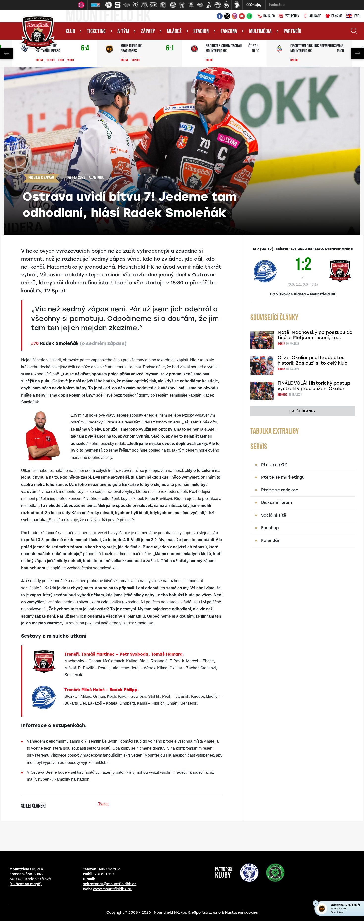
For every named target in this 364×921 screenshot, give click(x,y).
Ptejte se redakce (279, 490)
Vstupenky (292, 16)
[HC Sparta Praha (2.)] (117, 5)
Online (39, 60)
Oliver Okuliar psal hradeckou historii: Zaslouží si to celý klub (312, 360)
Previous (6, 53)
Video (70, 60)
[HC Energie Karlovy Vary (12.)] (208, 5)
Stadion (201, 32)
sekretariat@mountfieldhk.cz (109, 884)
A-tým (123, 32)
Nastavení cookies (241, 912)
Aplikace (315, 16)
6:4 (85, 48)
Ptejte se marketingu (283, 477)
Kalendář (270, 540)
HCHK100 (269, 16)
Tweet (103, 804)
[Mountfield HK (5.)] (144, 5)
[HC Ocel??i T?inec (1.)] (108, 5)
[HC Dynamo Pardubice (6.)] (153, 5)
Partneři (292, 32)
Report (51, 60)
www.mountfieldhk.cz (112, 889)
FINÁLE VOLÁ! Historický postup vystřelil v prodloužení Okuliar (314, 385)
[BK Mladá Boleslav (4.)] (135, 5)
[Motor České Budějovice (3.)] (126, 5)
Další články (302, 411)
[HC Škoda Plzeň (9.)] (182, 5)
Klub (70, 32)
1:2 (302, 267)
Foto (61, 60)
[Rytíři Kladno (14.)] (226, 5)
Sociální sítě (273, 515)
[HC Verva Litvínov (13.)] (217, 5)
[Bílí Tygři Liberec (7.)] (163, 5)
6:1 (170, 48)
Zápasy (148, 32)
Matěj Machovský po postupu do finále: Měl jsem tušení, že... (315, 335)
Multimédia (260, 32)
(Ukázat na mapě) (26, 884)
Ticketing (96, 32)
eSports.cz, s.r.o (206, 912)
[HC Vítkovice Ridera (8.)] (173, 5)
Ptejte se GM (274, 464)
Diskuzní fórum (276, 502)
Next (357, 53)
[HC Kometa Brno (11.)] (199, 5)
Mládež (174, 32)
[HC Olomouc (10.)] (190, 5)
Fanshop (336, 16)
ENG (356, 16)
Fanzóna (229, 32)
